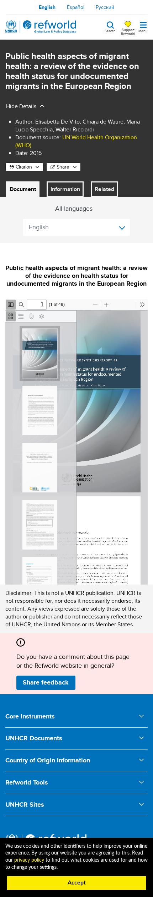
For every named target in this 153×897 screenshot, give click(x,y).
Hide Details (21, 106)
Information (65, 189)
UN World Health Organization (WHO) (76, 141)
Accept (77, 883)
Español (75, 7)
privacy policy (29, 860)
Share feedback (46, 682)
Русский (105, 7)
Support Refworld (128, 31)
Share (63, 166)
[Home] (40, 26)
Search (110, 30)
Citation (24, 166)
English (47, 7)
